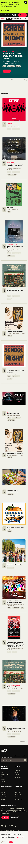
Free (21, 80)
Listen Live (7, 15)
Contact (3, 799)
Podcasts (17, 774)
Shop (16, 797)
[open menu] (2, 15)
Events (3, 781)
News (2, 772)
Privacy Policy (20, 837)
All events (4, 80)
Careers (3, 792)
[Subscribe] (25, 760)
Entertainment (4, 774)
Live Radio (17, 770)
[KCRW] (4, 752)
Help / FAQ (4, 794)
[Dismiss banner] (25, 2)
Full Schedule (18, 777)
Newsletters (4, 797)
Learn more (7, 71)
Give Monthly (14, 817)
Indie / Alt (18, 66)
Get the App (6, 10)
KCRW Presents (11, 66)
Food (2, 776)
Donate (23, 15)
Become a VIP (18, 792)
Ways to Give (18, 794)
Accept (11, 841)
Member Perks (18, 799)
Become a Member (19, 790)
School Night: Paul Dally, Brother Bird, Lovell (12, 56)
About (2, 790)
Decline (3, 841)
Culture (3, 779)
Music (4, 66)
